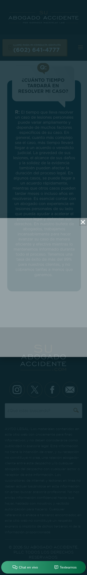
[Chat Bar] (43, 567)
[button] (83, 222)
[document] (43, 287)
